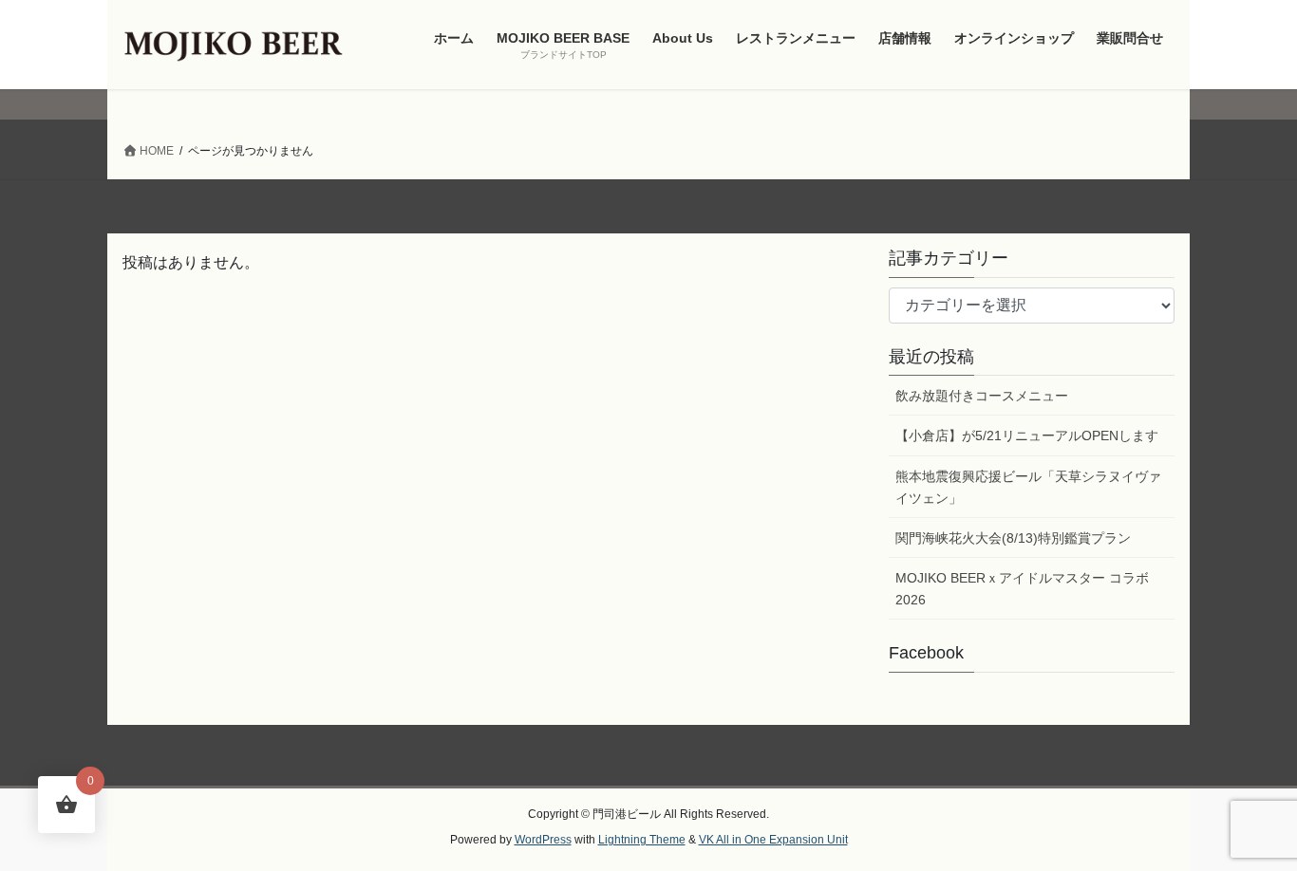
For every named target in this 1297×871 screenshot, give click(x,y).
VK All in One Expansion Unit (773, 839)
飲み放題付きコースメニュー (981, 395)
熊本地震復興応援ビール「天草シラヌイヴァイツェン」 (1028, 487)
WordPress (543, 839)
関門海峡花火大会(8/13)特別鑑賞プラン (1013, 538)
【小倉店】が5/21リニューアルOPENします (1026, 435)
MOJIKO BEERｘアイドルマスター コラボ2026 (1022, 588)
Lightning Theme (642, 839)
